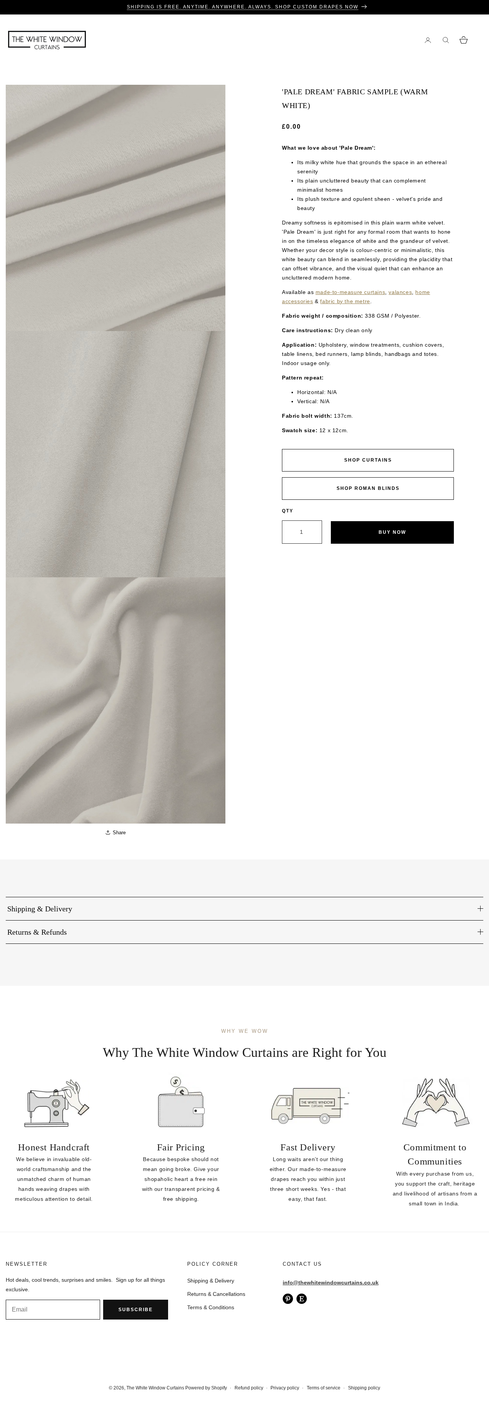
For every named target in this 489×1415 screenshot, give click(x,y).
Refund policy (249, 1388)
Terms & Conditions (210, 1307)
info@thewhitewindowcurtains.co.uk (331, 1282)
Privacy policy (284, 1388)
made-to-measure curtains (350, 292)
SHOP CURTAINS (368, 460)
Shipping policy (364, 1388)
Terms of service (323, 1388)
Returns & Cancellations (216, 1294)
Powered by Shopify (206, 1388)
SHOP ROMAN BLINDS (368, 488)
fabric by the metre (345, 301)
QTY (287, 511)
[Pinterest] (288, 1299)
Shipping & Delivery (210, 1281)
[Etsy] (301, 1299)
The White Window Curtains (155, 1388)
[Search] (446, 40)
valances (400, 292)
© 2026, (117, 1388)
